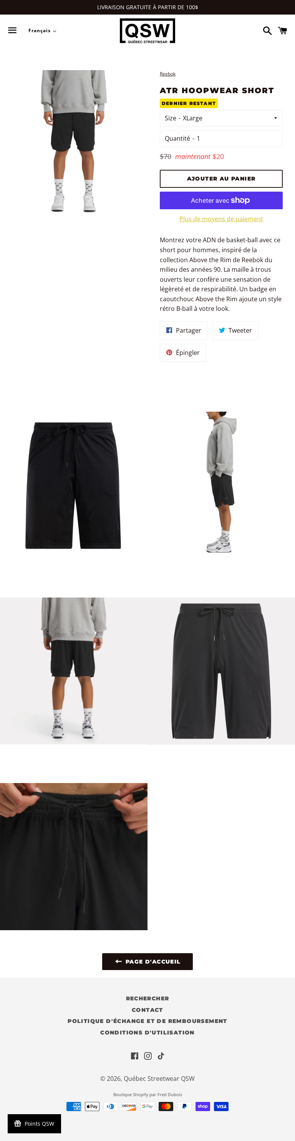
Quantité (177, 138)
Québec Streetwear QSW (159, 1078)
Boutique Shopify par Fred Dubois (147, 1094)
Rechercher (147, 998)
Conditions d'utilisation (147, 1032)
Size (170, 118)
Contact (147, 1009)
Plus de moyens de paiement (221, 219)
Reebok (168, 74)
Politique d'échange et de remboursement (147, 1021)
